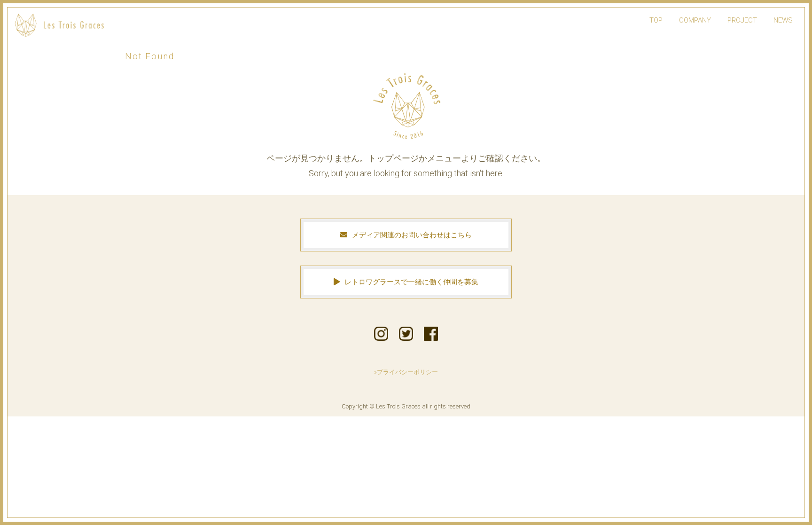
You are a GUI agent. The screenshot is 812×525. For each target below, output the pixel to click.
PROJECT (742, 20)
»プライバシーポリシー (406, 372)
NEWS (783, 20)
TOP (656, 20)
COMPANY (695, 20)
